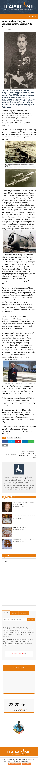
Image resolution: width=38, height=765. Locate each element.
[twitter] (29, 16)
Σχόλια (14, 613)
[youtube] (33, 16)
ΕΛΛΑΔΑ (17, 437)
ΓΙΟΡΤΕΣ (10, 437)
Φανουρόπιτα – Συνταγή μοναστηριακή (23, 539)
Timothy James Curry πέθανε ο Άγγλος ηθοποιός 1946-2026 (23, 503)
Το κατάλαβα (26, 763)
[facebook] (26, 16)
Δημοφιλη (24, 613)
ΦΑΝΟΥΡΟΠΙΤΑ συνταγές (20, 527)
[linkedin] (35, 16)
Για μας (6, 612)
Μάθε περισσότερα (14, 763)
